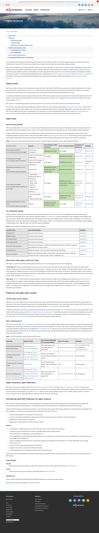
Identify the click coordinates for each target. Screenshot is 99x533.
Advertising (9, 507)
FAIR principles (23, 128)
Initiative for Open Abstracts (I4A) (68, 387)
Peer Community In (16, 52)
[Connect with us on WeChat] (88, 5)
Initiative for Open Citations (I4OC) (42, 387)
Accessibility (9, 514)
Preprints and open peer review (17, 48)
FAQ (7, 503)
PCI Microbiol (33, 359)
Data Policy (78, 156)
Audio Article (27, 275)
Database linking (15, 43)
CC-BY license (30, 90)
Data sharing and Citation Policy (57, 135)
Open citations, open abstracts (17, 55)
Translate (18, 522)
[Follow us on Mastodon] (85, 5)
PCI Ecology (27, 352)
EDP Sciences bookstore (41, 508)
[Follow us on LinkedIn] (78, 5)
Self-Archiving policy (52, 306)
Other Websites (39, 510)
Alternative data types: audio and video (22, 45)
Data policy (78, 169)
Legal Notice (9, 509)
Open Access (9, 499)
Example (88, 151)
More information (71, 466)
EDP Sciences (38, 499)
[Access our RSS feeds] (91, 5)
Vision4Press (50, 216)
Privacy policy (9, 511)
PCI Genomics (28, 378)
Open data (11, 38)
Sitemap (8, 516)
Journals (29, 10)
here (16, 100)
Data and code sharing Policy (78, 183)
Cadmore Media (84, 279)
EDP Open (37, 501)
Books (36, 10)
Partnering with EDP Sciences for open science (21, 57)
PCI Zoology (31, 355)
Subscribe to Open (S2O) (74, 107)
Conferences (45, 10)
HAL (62, 310)
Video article (76, 285)
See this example (19, 316)
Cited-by (35, 391)
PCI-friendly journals (44, 329)
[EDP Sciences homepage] (14, 10)
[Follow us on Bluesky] (81, 5)
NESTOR (15, 279)
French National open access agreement (41, 312)
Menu (91, 10)
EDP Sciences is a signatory (83, 74)
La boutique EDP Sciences (41, 506)
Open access (11, 35)
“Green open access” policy (18, 50)
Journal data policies (16, 40)
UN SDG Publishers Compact (60, 74)
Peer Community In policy (66, 347)
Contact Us (9, 505)
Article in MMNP (80, 345)
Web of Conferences (40, 503)
